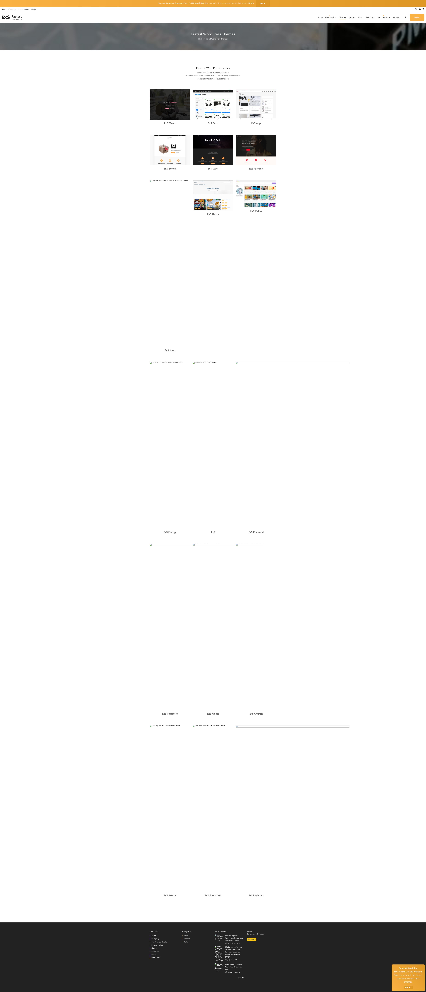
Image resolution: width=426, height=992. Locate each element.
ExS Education (213, 895)
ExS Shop (170, 350)
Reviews (187, 939)
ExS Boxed (170, 168)
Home (200, 39)
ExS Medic (213, 713)
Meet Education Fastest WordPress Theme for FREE (234, 966)
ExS (213, 532)
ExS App (256, 123)
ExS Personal (256, 532)
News (186, 936)
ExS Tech (213, 123)
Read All (241, 977)
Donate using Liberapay (256, 934)
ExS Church (256, 713)
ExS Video (256, 211)
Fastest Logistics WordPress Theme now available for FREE (234, 938)
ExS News (213, 214)
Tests (186, 942)
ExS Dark (213, 168)
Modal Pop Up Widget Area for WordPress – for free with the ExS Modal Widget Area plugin (233, 952)
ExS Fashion (256, 168)
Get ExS (417, 17)
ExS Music (170, 123)
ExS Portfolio (170, 713)
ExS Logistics (256, 895)
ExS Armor (170, 895)
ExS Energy (170, 532)
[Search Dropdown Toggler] (405, 17)
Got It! (262, 3)
